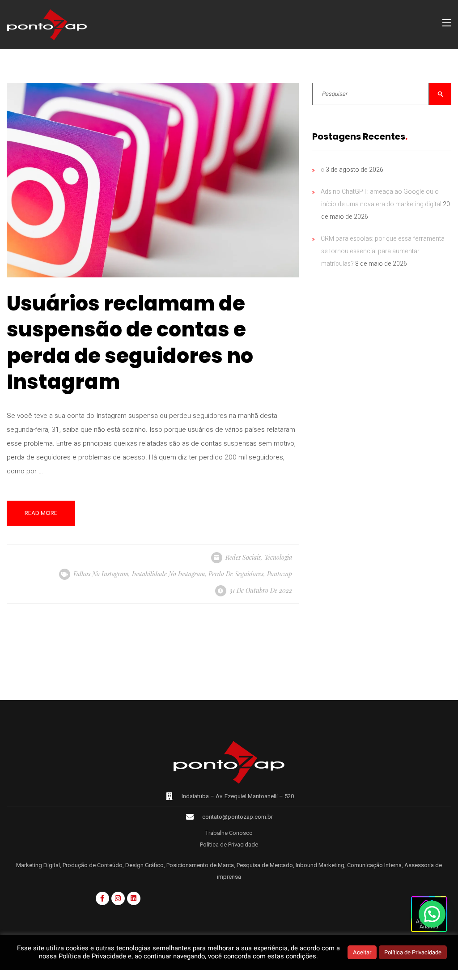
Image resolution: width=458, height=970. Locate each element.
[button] (432, 914)
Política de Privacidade (229, 844)
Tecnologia (278, 557)
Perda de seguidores (235, 574)
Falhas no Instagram (100, 574)
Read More (41, 513)
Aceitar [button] (362, 952)
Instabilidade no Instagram (168, 574)
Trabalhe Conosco (229, 833)
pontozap (279, 574)
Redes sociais (243, 557)
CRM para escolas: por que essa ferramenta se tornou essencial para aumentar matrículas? (383, 251)
